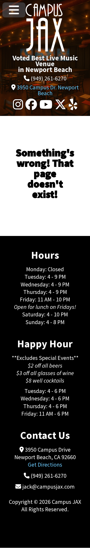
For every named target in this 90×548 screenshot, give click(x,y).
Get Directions (45, 464)
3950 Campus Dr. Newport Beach (48, 90)
